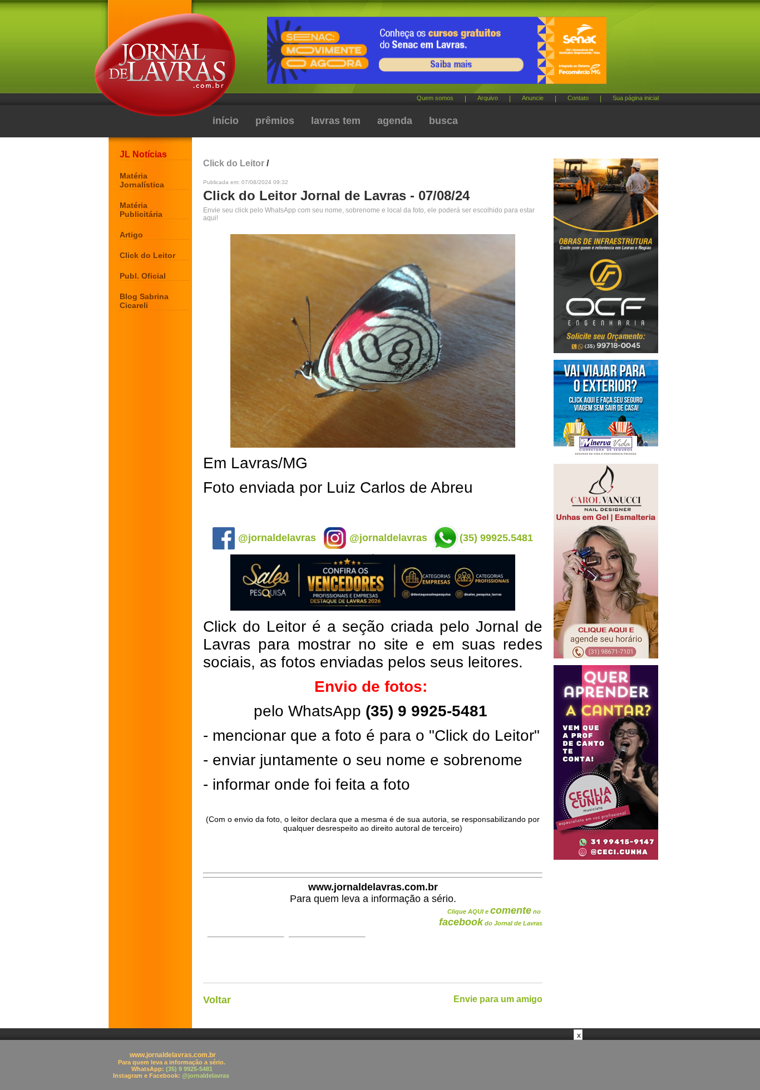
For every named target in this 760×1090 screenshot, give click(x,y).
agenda (394, 120)
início (226, 120)
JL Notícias (143, 154)
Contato (578, 98)
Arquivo (487, 98)
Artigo (131, 234)
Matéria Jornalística (142, 180)
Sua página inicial (636, 98)
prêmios (274, 120)
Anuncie (533, 98)
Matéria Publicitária (141, 210)
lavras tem (336, 120)
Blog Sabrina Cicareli (144, 301)
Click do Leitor (147, 255)
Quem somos (435, 98)
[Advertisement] (380, 1065)
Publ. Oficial (143, 275)
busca (443, 120)
